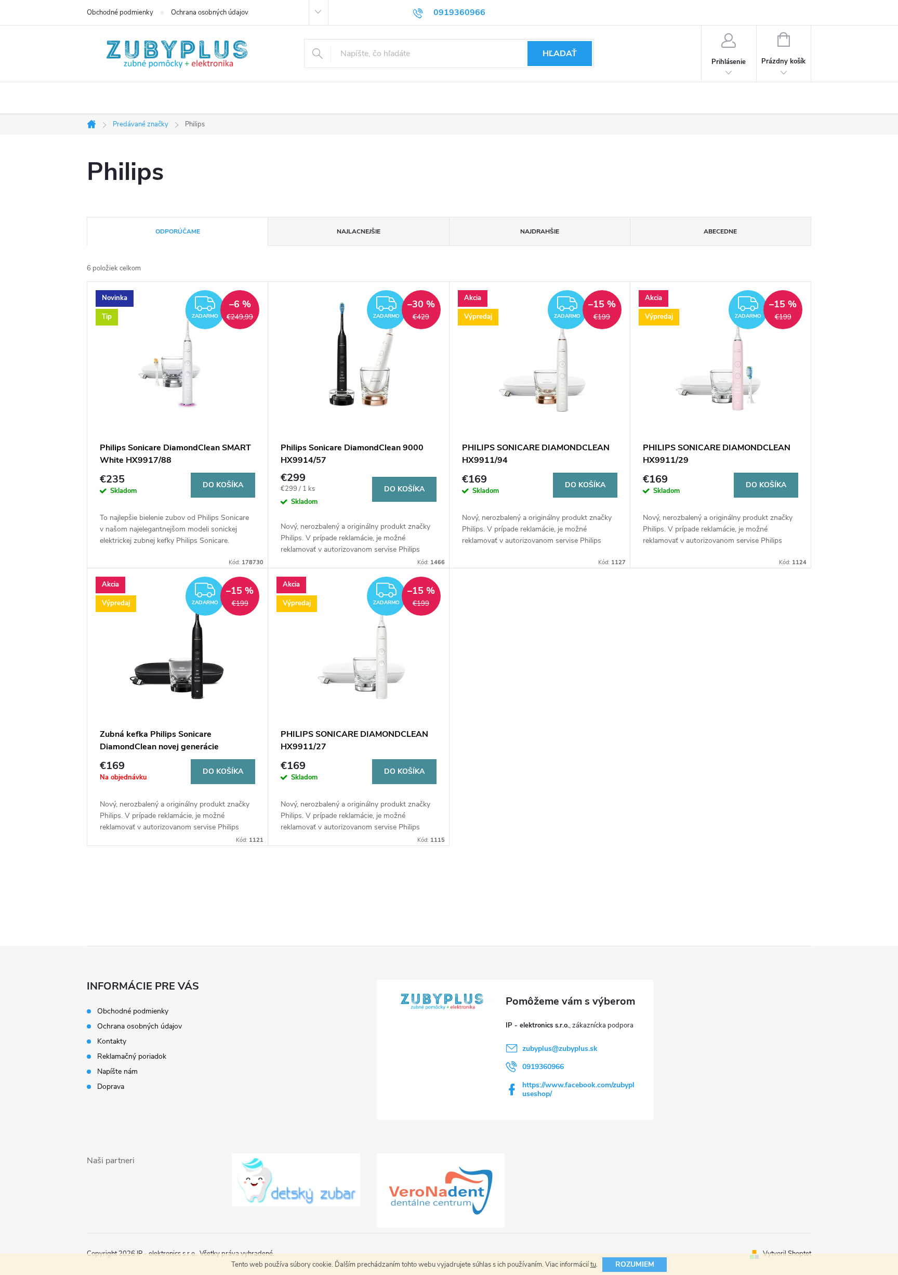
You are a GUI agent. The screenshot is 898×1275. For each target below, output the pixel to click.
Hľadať (560, 53)
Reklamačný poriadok (131, 1056)
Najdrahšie (539, 231)
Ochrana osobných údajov (209, 12)
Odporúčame (177, 231)
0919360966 (543, 1067)
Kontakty (111, 1041)
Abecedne (720, 231)
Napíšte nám (117, 1071)
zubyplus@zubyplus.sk (560, 1048)
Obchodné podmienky (120, 12)
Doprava (110, 1086)
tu (593, 1264)
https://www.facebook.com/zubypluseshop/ (578, 1089)
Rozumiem (634, 1264)
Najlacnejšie (358, 231)
